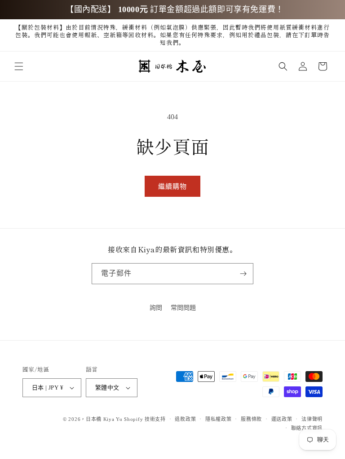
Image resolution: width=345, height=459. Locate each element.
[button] (19, 66)
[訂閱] (243, 273)
